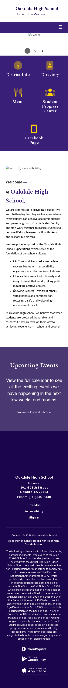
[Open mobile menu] (60, 27)
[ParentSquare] (34, 649)
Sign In (34, 517)
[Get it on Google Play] (34, 659)
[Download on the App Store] (34, 670)
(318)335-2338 (40, 497)
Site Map (34, 505)
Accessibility (34, 511)
